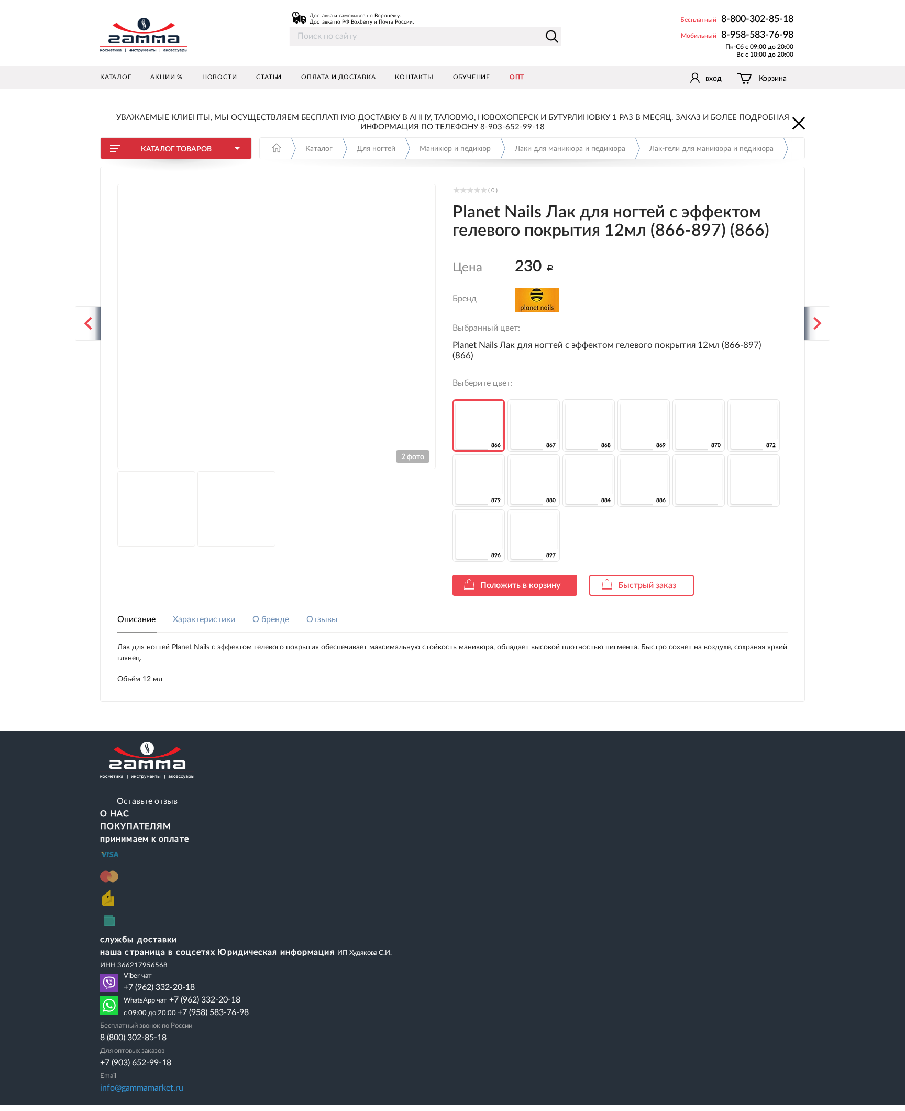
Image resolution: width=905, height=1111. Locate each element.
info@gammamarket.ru (141, 1088)
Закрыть (797, 122)
